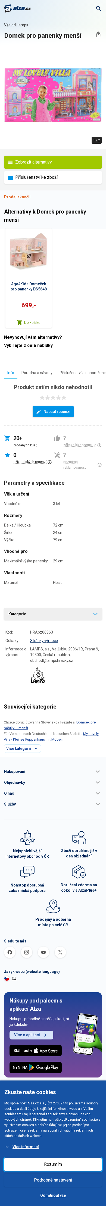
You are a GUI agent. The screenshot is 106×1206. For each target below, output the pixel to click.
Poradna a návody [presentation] (36, 373)
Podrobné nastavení (53, 1180)
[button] (53, 772)
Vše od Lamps (16, 25)
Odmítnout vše (53, 1195)
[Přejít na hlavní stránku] (17, 8)
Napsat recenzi (56, 411)
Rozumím (53, 1164)
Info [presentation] (10, 373)
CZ (14, 978)
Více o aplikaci (27, 1035)
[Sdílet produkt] (98, 34)
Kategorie (17, 614)
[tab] (10, 372)
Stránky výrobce (44, 640)
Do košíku (32, 322)
